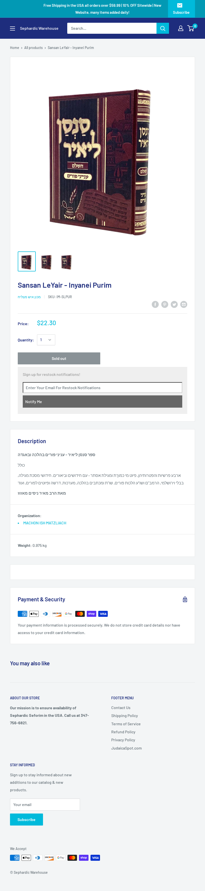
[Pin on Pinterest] (164, 304)
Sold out (59, 358)
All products (33, 47)
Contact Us (120, 707)
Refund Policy (123, 731)
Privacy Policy (123, 739)
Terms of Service (126, 723)
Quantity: (26, 339)
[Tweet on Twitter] (174, 304)
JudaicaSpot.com (126, 748)
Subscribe (181, 12)
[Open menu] (12, 28)
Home (14, 47)
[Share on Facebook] (155, 304)
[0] (191, 28)
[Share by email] (183, 304)
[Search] (162, 28)
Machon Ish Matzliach (44, 522)
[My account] (180, 28)
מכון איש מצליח (29, 297)
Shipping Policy (124, 715)
